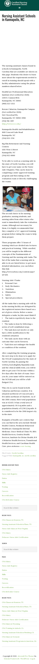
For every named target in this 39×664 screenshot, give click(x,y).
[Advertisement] (19, 42)
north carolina (30, 456)
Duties (4, 478)
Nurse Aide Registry (9, 474)
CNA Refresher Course (10, 500)
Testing (5, 487)
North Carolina (18, 453)
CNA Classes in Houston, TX (12, 520)
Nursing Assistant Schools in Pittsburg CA (18, 633)
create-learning (25, 446)
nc (23, 456)
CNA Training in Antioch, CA (12, 628)
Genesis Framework (11, 659)
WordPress (24, 659)
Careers (5, 491)
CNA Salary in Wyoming (11, 624)
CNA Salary (6, 470)
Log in (32, 659)
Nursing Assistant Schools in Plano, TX (16, 524)
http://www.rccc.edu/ (11, 124)
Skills (4, 483)
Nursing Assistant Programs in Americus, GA (19, 641)
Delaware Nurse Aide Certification (15, 537)
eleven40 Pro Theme (26, 656)
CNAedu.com (19, 3)
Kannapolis (17, 456)
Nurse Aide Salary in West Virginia (15, 529)
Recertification (8, 495)
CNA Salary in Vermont (11, 637)
